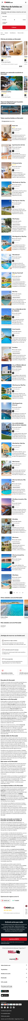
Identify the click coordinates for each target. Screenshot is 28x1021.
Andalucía (7, 846)
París (17, 867)
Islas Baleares (13, 839)
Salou (23, 836)
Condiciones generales (6, 1010)
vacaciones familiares (20, 852)
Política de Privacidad (5, 943)
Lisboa (14, 837)
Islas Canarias (4, 840)
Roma (22, 868)
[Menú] (2, 2)
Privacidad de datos (5, 1013)
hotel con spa (21, 853)
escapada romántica (7, 852)
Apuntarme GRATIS (14, 939)
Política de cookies (5, 1016)
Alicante (13, 846)
